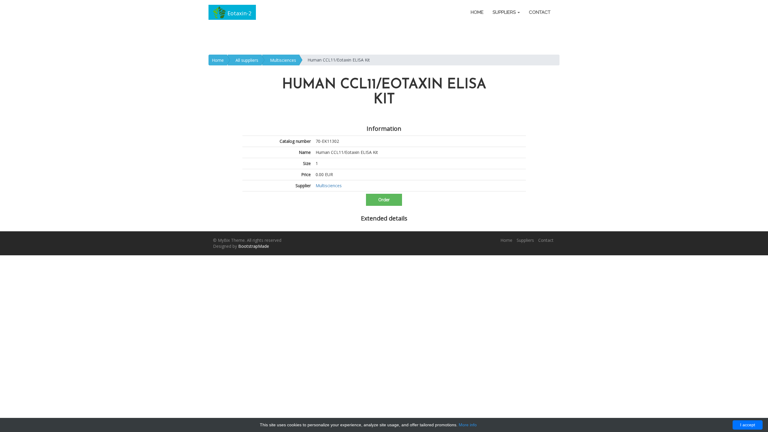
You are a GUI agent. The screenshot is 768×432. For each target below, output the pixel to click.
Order (384, 199)
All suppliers (247, 60)
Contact (539, 12)
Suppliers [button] (505, 12)
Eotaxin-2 (238, 13)
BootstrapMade (253, 246)
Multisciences (283, 60)
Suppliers (525, 240)
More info (468, 424)
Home (477, 12)
